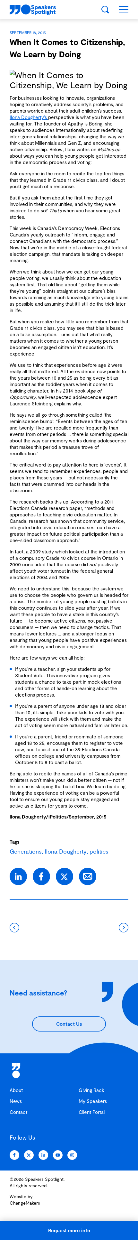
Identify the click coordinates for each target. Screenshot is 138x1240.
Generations (26, 851)
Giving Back (91, 1090)
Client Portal (92, 1112)
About (16, 1090)
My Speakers (93, 1101)
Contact (18, 1112)
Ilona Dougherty (66, 851)
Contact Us (69, 1024)
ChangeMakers (25, 1203)
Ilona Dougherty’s (29, 117)
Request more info (69, 1230)
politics (99, 851)
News (16, 1101)
